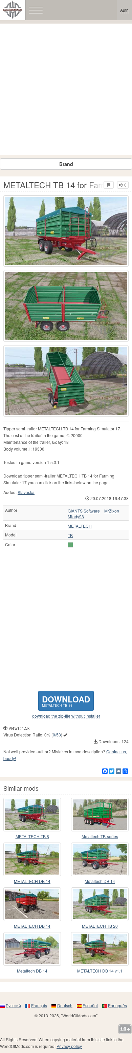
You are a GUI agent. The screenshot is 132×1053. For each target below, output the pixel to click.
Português (117, 1005)
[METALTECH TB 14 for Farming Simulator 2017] (66, 231)
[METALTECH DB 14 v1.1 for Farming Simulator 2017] (100, 949)
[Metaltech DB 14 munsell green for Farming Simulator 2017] (100, 859)
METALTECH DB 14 (32, 881)
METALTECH (80, 526)
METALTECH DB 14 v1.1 (100, 971)
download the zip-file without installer (66, 716)
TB (70, 535)
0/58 (57, 734)
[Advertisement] (66, 89)
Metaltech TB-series (100, 836)
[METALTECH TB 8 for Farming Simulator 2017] (32, 814)
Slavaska (26, 492)
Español (90, 1005)
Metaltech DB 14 (100, 881)
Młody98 (76, 516)
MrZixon (111, 511)
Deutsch (64, 1005)
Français (39, 1005)
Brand (66, 164)
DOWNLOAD (66, 700)
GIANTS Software (84, 511)
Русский (13, 1005)
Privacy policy (69, 1046)
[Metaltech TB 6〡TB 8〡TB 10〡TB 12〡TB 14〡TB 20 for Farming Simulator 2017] (100, 814)
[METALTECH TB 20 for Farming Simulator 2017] (100, 904)
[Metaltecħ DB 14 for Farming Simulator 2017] (32, 949)
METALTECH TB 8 (32, 836)
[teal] (70, 545)
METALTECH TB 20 (100, 926)
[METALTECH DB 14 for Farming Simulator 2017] (32, 859)
